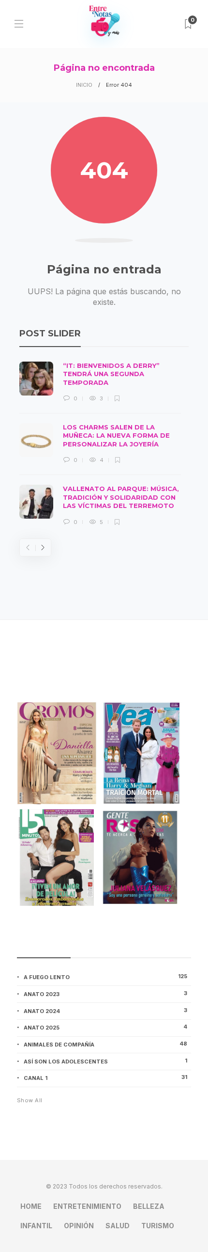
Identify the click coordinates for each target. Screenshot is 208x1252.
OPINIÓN (79, 1225)
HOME (31, 1206)
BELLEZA (148, 1206)
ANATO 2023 (105, 994)
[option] (100, 444)
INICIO (84, 84)
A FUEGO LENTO (105, 977)
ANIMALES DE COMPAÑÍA (105, 1044)
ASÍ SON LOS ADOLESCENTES (105, 1061)
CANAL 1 (105, 1077)
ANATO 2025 (105, 1027)
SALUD (117, 1225)
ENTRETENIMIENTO (87, 1206)
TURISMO (157, 1225)
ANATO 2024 (105, 1010)
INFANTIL (36, 1225)
